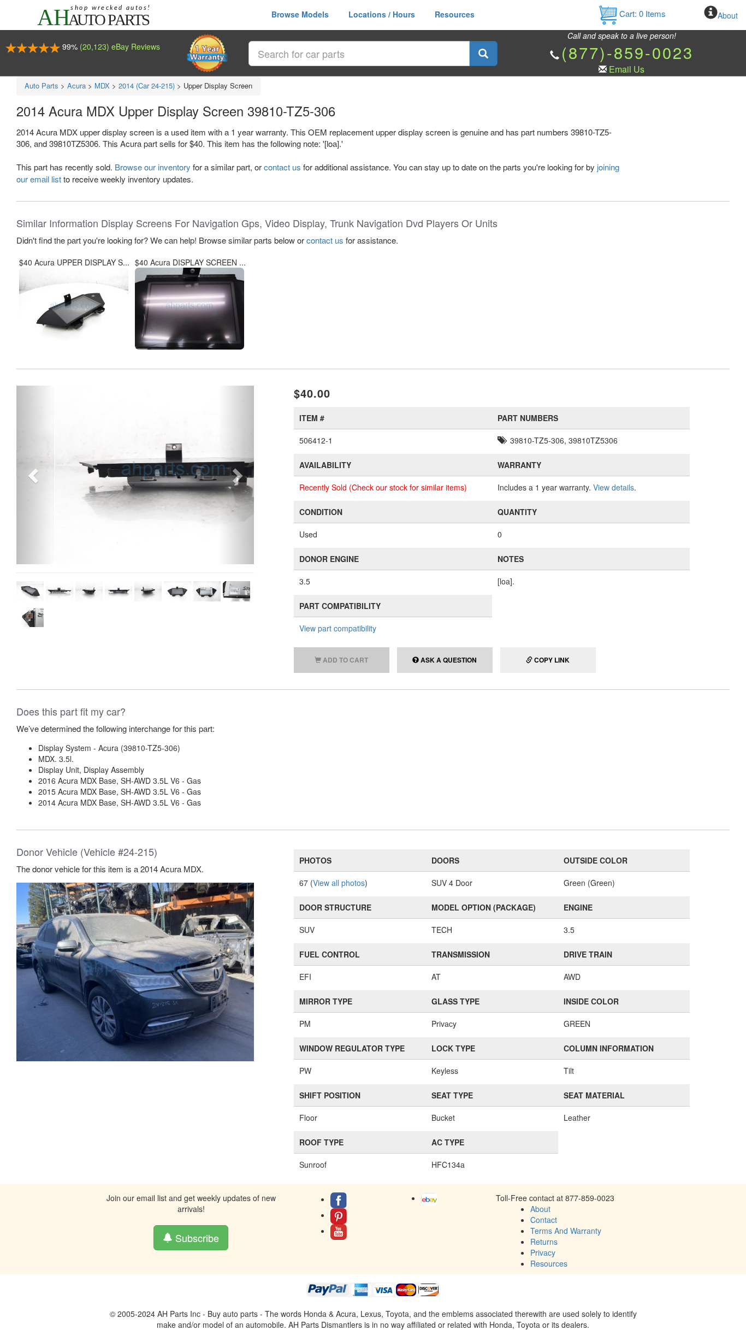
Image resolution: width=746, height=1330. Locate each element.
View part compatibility (337, 628)
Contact (543, 1219)
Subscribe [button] (196, 1238)
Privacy (542, 1252)
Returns (544, 1241)
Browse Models (300, 14)
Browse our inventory (153, 167)
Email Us (626, 69)
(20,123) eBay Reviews (120, 46)
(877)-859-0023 (627, 52)
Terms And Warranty (565, 1230)
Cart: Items (641, 13)
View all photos (339, 882)
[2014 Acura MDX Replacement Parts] (135, 970)
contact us (282, 167)
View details (613, 487)
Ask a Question (448, 660)
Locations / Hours (381, 14)
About (728, 15)
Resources (455, 14)
